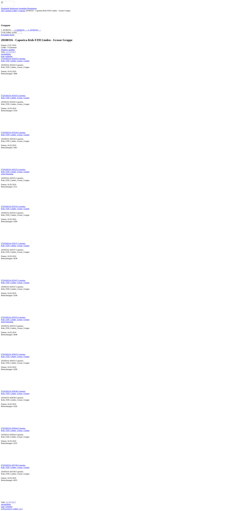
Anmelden (23, 8)
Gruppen (21, 11)
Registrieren (32, 8)
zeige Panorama (7, 174)
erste (3, 56)
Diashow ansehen (8, 50)
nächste (4, 54)
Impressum (14, 8)
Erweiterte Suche (7, 35)
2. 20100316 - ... (21, 30)
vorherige (8, 56)
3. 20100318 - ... (34, 30)
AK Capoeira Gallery (9, 11)
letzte (9, 54)
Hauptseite (5, 8)
